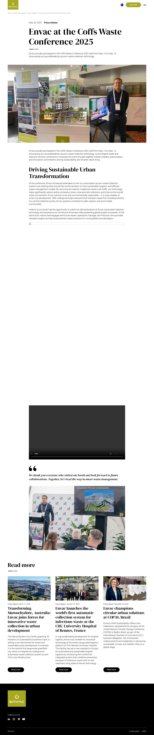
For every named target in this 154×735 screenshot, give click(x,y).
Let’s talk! (133, 5)
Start (9, 13)
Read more (15, 670)
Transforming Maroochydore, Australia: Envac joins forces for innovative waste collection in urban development (29, 619)
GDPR (144, 731)
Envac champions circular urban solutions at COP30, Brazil (123, 613)
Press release (32, 13)
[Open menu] (144, 4)
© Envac (11, 731)
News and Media (19, 13)
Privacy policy (134, 731)
